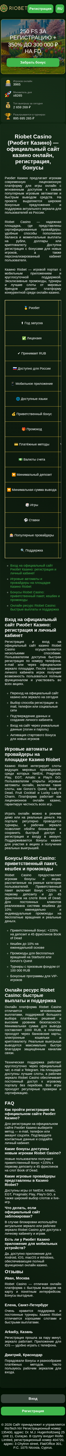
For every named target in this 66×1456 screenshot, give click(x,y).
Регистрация (40, 9)
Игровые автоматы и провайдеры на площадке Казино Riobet (30, 582)
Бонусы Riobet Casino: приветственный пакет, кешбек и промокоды (35, 596)
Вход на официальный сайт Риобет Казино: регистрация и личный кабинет (33, 569)
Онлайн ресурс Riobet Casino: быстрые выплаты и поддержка (34, 607)
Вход (33, 1398)
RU (60, 9)
